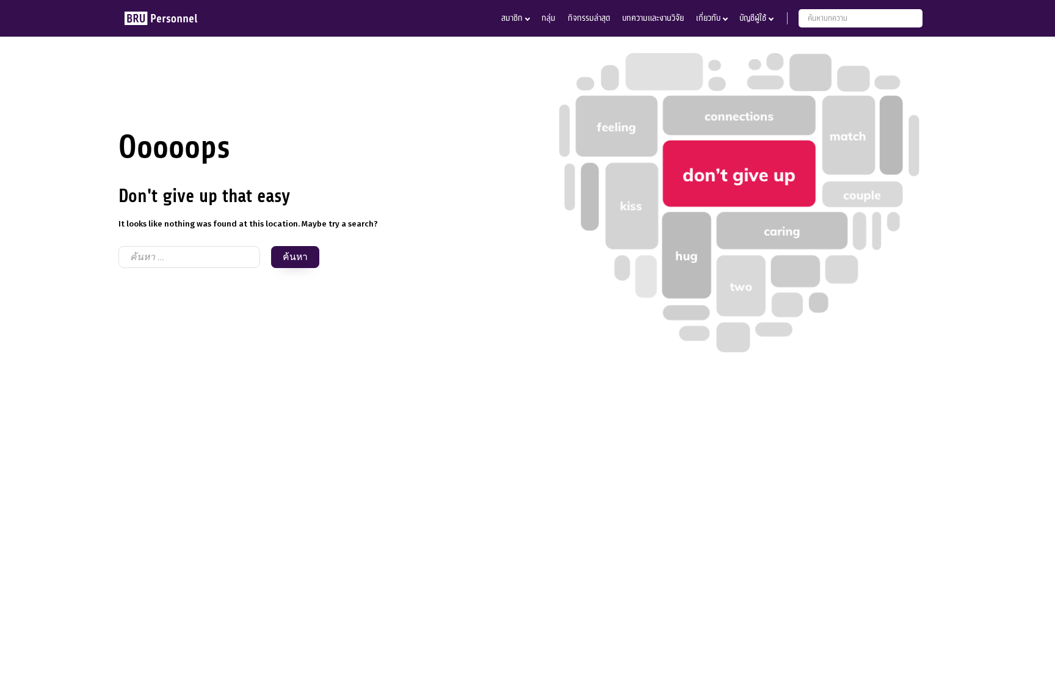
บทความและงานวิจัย (653, 18)
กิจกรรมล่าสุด (589, 18)
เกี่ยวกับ (708, 18)
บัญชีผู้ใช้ (752, 18)
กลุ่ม (549, 18)
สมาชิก (512, 18)
